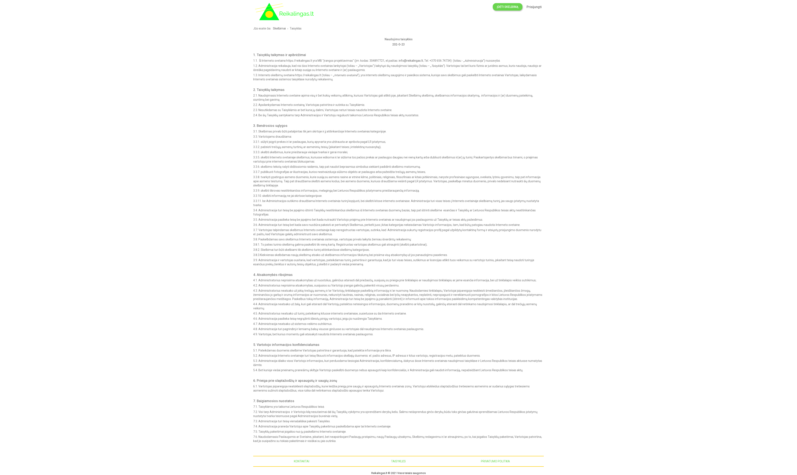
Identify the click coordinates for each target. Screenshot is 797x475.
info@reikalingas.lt (411, 60)
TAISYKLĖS (398, 461)
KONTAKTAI (301, 461)
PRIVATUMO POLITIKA (495, 461)
